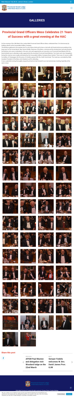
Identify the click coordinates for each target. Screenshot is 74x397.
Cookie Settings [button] (54, 390)
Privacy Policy (45, 390)
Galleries (37, 20)
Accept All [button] (69, 394)
